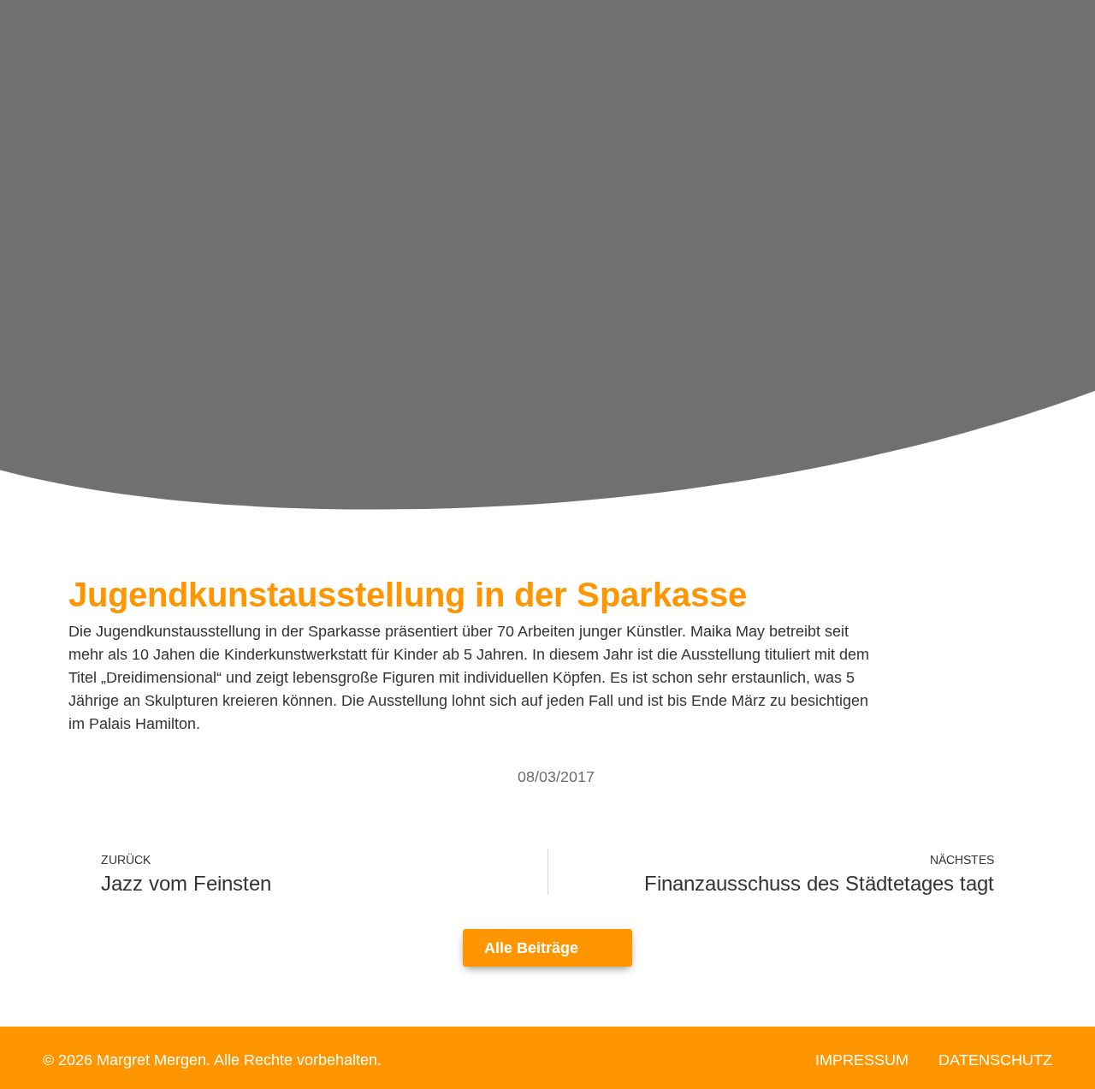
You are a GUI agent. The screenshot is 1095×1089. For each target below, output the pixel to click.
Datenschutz (995, 1059)
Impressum (862, 1059)
